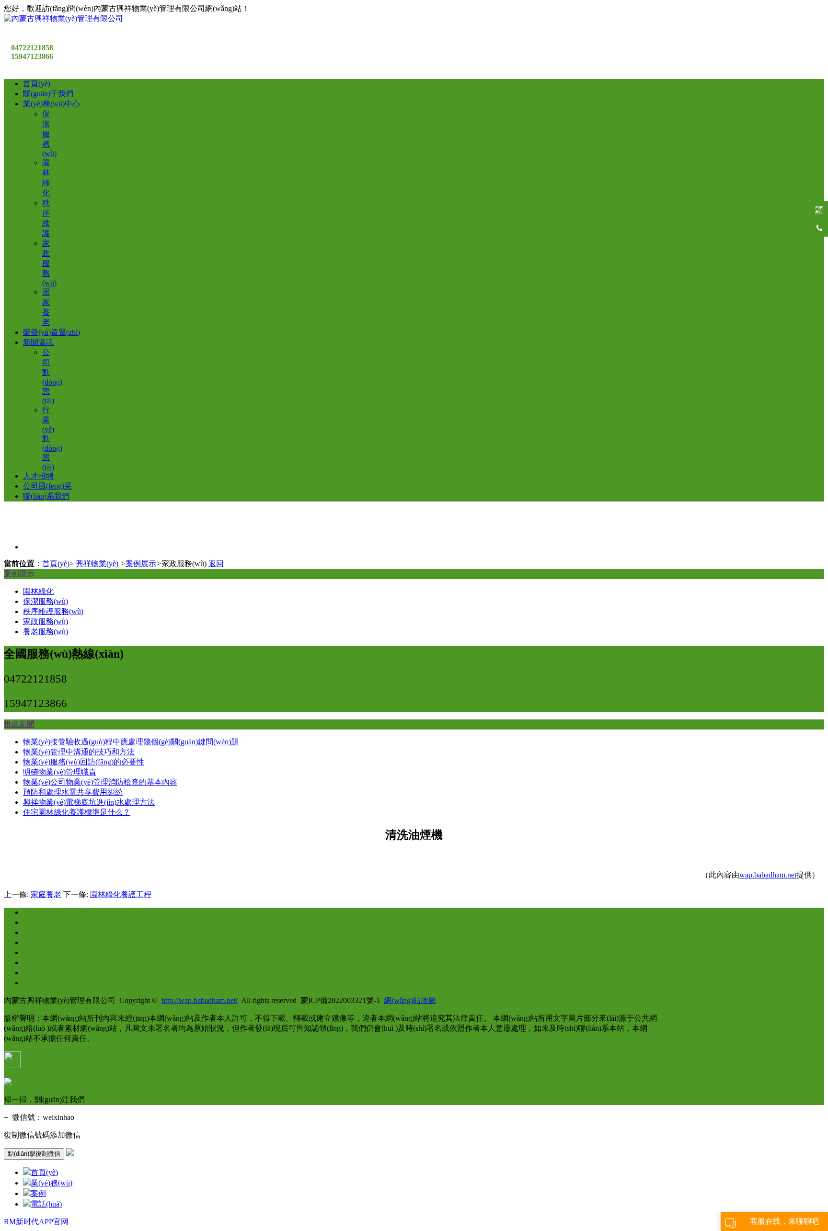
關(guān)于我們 (48, 94)
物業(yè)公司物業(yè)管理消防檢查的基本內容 (100, 782)
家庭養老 (46, 894)
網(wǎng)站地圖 (410, 1000)
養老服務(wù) (45, 631)
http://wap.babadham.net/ (199, 1000)
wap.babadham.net (767, 875)
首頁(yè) (36, 84)
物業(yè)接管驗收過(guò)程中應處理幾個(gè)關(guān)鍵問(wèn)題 (131, 742)
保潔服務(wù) (49, 134)
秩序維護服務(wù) (53, 611)
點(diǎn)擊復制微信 (34, 1153)
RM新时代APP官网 (36, 1222)
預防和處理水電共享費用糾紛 (73, 792)
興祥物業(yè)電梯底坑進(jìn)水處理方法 (89, 802)
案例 (38, 1193)
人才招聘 (38, 476)
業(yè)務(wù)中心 (51, 104)
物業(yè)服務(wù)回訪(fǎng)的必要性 (83, 762)
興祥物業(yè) (97, 563)
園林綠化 (38, 591)
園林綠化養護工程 (120, 894)
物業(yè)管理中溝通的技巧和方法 (79, 752)
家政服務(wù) (49, 263)
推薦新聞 (19, 724)
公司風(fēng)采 (47, 486)
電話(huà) (46, 1204)
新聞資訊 (38, 342)
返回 (216, 563)
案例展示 (141, 563)
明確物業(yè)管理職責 (59, 772)
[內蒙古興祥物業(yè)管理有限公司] (63, 18)
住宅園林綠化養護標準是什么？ (76, 812)
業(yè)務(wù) (51, 1183)
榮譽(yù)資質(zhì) (51, 332)
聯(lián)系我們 (46, 496)
